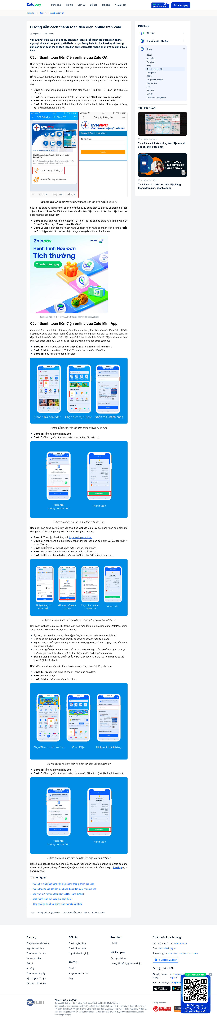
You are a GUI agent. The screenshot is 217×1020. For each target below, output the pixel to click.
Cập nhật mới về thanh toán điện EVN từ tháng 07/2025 (58, 893)
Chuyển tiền (152, 83)
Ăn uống (150, 62)
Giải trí (149, 76)
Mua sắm (150, 58)
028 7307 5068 (190, 953)
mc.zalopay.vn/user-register (179, 976)
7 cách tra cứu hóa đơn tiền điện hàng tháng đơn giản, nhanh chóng (64, 888)
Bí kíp (149, 65)
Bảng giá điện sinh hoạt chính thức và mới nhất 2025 (57, 903)
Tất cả (149, 55)
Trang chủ (30, 12)
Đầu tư (149, 93)
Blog (41, 12)
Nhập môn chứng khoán (156, 97)
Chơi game (151, 72)
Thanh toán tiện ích (56, 12)
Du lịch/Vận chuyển (155, 79)
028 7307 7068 (175, 953)
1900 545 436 (180, 943)
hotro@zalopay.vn (167, 948)
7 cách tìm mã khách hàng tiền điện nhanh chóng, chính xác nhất (63, 883)
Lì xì (148, 86)
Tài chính (150, 90)
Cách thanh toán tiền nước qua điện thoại (51, 898)
